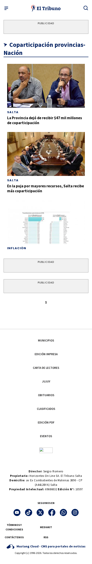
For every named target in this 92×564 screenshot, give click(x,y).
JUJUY (46, 381)
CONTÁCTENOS (14, 537)
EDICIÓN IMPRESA (46, 354)
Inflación (16, 248)
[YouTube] (17, 512)
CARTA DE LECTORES (46, 368)
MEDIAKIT (46, 527)
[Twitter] (40, 512)
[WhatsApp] (63, 512)
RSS (46, 537)
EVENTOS (46, 436)
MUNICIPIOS (46, 340)
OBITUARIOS (46, 395)
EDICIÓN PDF (46, 422)
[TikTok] (28, 512)
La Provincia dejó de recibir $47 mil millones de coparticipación (44, 120)
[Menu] (6, 8)
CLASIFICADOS (46, 409)
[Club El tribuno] (46, 450)
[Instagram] (75, 512)
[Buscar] (85, 8)
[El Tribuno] (46, 8)
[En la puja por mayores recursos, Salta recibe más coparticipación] (46, 154)
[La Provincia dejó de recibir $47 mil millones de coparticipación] (46, 86)
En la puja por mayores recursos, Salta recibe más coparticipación (45, 188)
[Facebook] (51, 512)
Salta (13, 112)
